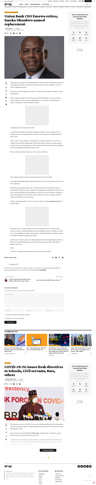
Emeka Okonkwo (28, 251)
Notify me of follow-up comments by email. (18, 315)
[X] (81, 1)
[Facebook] (79, 1)
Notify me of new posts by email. (15, 318)
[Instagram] (86, 33)
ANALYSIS (30, 7)
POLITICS (15, 7)
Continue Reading (48, 450)
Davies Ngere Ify (8, 28)
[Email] (13, 33)
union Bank (48, 251)
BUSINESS (61, 7)
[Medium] (80, 39)
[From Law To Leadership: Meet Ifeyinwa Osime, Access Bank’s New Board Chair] (14, 340)
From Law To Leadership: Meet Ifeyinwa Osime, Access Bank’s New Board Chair (14, 349)
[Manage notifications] (94, 482)
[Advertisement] (37, 115)
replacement (39, 251)
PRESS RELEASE (87, 7)
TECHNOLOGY (80, 7)
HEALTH (73, 7)
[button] (51, 4)
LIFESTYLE (67, 7)
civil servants (35, 433)
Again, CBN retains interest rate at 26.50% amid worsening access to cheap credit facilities (81, 349)
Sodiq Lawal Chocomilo (10, 353)
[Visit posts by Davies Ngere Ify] (6, 264)
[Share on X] (10, 33)
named (34, 251)
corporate (52, 201)
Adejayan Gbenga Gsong (10, 379)
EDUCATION (49, 7)
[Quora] (86, 39)
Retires (44, 251)
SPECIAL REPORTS (22, 7)
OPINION (55, 7)
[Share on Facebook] (6, 87)
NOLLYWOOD (42, 7)
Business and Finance (11, 12)
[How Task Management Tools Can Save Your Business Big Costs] (37, 340)
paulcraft (51, 355)
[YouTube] (82, 1)
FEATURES (9, 7)
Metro (7, 458)
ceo (17, 251)
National (7, 363)
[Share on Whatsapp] (6, 94)
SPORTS (36, 7)
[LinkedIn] (73, 39)
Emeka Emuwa (21, 251)
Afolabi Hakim (75, 353)
